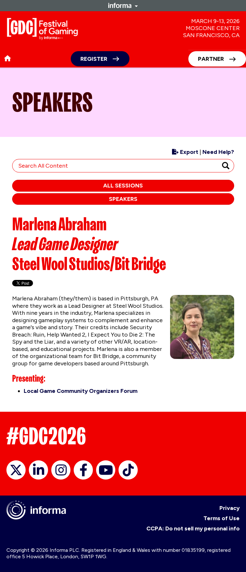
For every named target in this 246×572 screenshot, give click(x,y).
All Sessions (123, 185)
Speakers (123, 199)
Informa (123, 5)
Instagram (60, 470)
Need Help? (218, 151)
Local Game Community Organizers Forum (80, 390)
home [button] (7, 58)
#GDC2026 (46, 436)
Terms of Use (221, 518)
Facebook (83, 470)
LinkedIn (38, 470)
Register (93, 58)
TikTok (128, 470)
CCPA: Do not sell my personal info (193, 528)
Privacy (229, 508)
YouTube (105, 470)
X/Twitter (16, 470)
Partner (211, 58)
